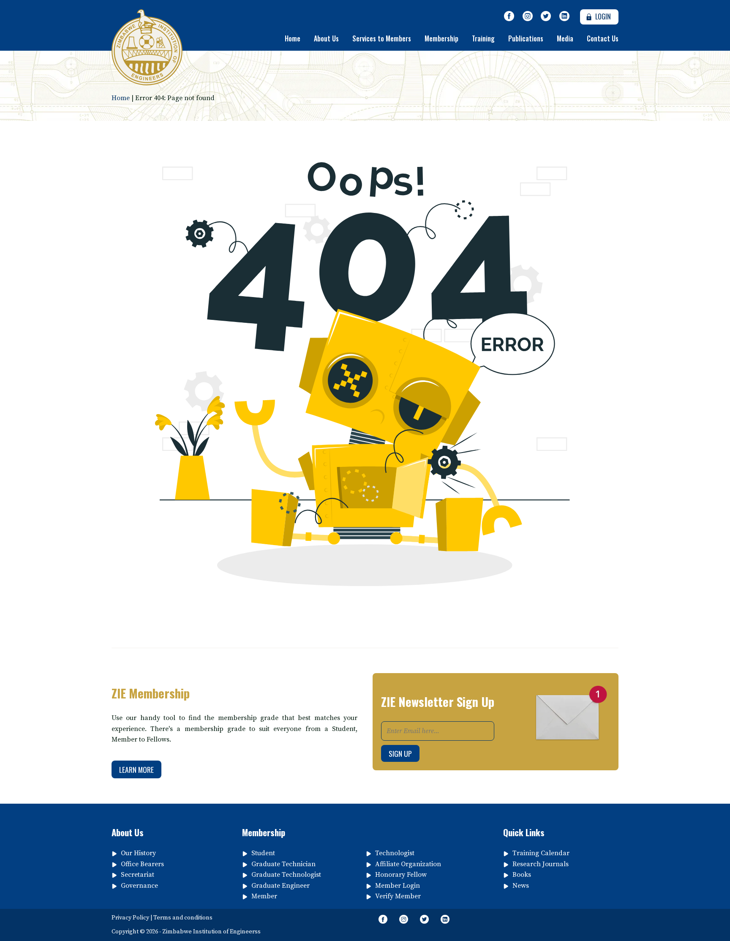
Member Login (397, 885)
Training (483, 38)
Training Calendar (540, 853)
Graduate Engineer (280, 885)
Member (264, 896)
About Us (326, 38)
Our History (138, 853)
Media (565, 38)
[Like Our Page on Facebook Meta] (509, 16)
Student (263, 853)
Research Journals (540, 864)
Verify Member (398, 896)
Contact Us (602, 38)
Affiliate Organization (408, 864)
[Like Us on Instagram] (527, 16)
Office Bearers (142, 864)
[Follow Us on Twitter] (546, 16)
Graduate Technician (283, 864)
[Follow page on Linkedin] (564, 16)
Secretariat (137, 874)
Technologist (394, 853)
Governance (139, 885)
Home (292, 38)
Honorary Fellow (401, 874)
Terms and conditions (182, 918)
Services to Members (381, 38)
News (520, 885)
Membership (441, 38)
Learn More (136, 769)
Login (602, 16)
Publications (525, 38)
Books (521, 874)
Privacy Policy (130, 918)
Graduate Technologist (286, 874)
